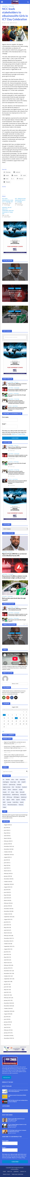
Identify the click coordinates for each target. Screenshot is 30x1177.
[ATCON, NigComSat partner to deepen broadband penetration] (4, 1131)
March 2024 (7, 900)
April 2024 (6, 897)
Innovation (11, 311)
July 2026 (6, 827)
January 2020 (7, 1022)
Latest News (5, 6)
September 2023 (8, 916)
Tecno (4, 804)
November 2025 (8, 849)
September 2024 (8, 884)
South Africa (15, 802)
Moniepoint (23, 794)
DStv (13, 787)
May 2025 (6, 865)
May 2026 (6, 833)
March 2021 (7, 995)
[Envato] (4, 697)
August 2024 (7, 887)
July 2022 (6, 951)
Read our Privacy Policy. (18, 434)
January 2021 (7, 1000)
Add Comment (12, 1121)
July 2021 (6, 984)
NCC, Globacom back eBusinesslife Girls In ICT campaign (20, 200)
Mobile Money (15, 794)
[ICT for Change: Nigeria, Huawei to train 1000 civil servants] (4, 1125)
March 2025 (7, 870)
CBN (19, 782)
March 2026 (7, 838)
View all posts (15, 683)
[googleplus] (8, 697)
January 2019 (7, 1032)
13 (16, 718)
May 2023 (6, 927)
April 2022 (6, 960)
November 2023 (8, 911)
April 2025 (6, 868)
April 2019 (6, 1027)
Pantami (23, 799)
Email (4, 424)
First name (5, 417)
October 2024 (7, 881)
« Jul (3, 731)
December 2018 (8, 1035)
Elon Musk (18, 787)
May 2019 (6, 1024)
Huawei (4, 792)
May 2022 (6, 957)
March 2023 (7, 933)
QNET (4, 802)
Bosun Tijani (13, 782)
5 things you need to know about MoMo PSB (17, 1096)
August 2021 (7, 981)
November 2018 (8, 1038)
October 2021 (7, 976)
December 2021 (8, 970)
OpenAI (18, 799)
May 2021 (6, 989)
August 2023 (7, 919)
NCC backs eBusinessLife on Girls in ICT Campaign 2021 (7, 200)
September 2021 (8, 978)
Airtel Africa (22, 779)
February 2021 (7, 997)
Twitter (4, 807)
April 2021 (6, 992)
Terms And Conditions (17, 1174)
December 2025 (8, 846)
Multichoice (23, 797)
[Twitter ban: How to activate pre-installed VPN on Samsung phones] (4, 1091)
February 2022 (7, 965)
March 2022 (7, 962)
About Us (9, 1171)
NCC (4, 799)
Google (20, 789)
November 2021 (8, 973)
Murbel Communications (17, 1168)
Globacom (15, 789)
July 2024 (6, 889)
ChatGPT (23, 782)
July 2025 (6, 860)
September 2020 (8, 1011)
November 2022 (8, 941)
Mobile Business (6, 794)
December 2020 (8, 1003)
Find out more (6, 1077)
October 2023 (7, 914)
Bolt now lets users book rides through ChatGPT (15, 314)
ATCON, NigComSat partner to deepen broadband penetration (17, 1131)
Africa (12, 779)
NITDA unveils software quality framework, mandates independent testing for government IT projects (16, 402)
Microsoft (22, 792)
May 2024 (6, 895)
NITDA (13, 799)
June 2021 (6, 987)
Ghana (9, 789)
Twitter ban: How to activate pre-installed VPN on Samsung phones (18, 1090)
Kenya (12, 792)
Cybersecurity (12, 784)
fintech (4, 789)
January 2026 (7, 843)
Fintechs (10, 406)
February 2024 (7, 903)
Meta (17, 792)
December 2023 (8, 908)
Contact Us (23, 1171)
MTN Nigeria (16, 797)
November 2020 (8, 1005)
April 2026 (6, 835)
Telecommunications (12, 804)
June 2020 (6, 1019)
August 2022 (7, 949)
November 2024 (8, 879)
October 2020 (7, 1008)
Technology (11, 6)
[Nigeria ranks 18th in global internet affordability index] (4, 1120)
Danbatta (19, 784)
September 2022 (8, 946)
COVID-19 (5, 784)
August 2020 (7, 1014)
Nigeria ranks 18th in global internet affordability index (16, 1119)
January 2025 (7, 876)
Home (4, 1171)
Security (9, 802)
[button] (15, 33)
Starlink (21, 802)
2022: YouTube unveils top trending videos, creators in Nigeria (18, 1101)
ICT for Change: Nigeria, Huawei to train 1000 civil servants (17, 1125)
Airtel (17, 779)
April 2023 (6, 930)
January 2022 (7, 968)
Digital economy (6, 787)
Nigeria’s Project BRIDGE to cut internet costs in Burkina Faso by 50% (15, 272)
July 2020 (6, 1016)
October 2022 (7, 943)
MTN (4, 797)
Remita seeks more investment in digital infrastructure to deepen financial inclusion (17, 409)
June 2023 (6, 924)
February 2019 (7, 1030)
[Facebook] (12, 697)
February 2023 (7, 935)
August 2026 (7, 824)
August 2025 (7, 857)
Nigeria (8, 799)
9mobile (8, 779)
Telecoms (18, 268)
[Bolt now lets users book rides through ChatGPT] (4, 394)
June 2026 (6, 830)
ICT (9, 792)
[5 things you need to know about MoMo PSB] (4, 1096)
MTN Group (9, 797)
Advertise (16, 1171)
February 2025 (7, 873)
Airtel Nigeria (6, 782)
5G (3, 779)
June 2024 (6, 892)
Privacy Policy (6, 1174)
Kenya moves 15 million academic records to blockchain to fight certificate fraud (15, 293)
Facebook (24, 787)
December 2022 (8, 938)
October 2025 (7, 852)
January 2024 (7, 906)
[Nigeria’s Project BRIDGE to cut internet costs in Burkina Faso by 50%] (4, 383)
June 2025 (6, 862)
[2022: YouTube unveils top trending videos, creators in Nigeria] (4, 1101)
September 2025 (8, 854)
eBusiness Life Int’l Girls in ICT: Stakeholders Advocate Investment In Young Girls (8, 210)
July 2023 (6, 922)
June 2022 (6, 954)
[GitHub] (16, 697)
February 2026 (7, 841)
